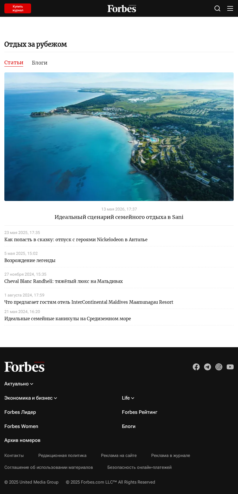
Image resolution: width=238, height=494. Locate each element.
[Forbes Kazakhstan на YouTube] (230, 366)
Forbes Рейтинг (139, 412)
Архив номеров (22, 440)
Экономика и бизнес (28, 398)
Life (126, 398)
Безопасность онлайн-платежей (139, 467)
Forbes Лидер (20, 412)
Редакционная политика (62, 455)
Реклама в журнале (170, 455)
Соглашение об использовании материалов (48, 467)
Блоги (39, 63)
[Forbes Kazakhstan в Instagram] (218, 366)
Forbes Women (21, 426)
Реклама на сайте (119, 455)
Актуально (16, 384)
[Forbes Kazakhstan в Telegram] (207, 366)
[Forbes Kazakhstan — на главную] (121, 8)
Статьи (13, 62)
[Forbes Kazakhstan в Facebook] (196, 366)
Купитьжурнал (17, 8)
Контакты (14, 455)
